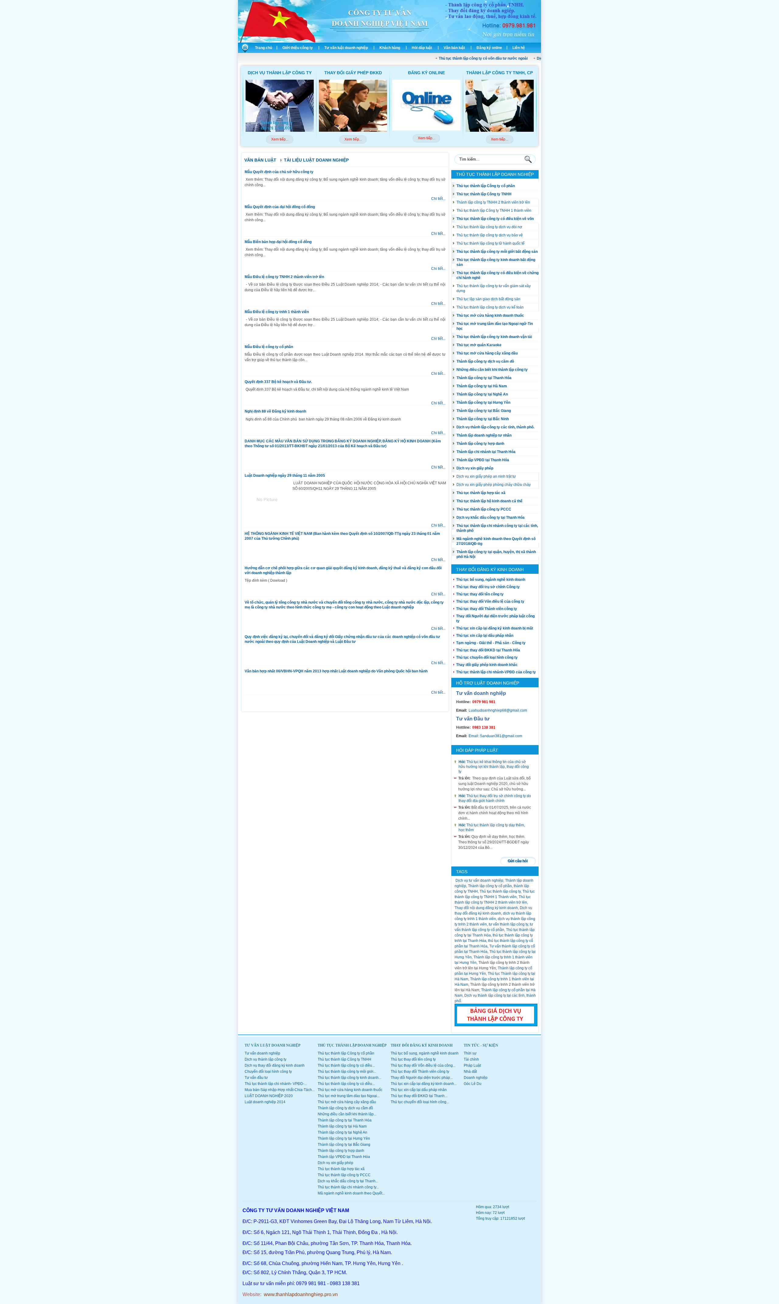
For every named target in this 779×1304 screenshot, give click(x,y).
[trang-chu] (244, 52)
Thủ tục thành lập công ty (500, 891)
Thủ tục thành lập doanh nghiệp (495, 174)
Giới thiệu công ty (297, 48)
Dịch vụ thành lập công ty (280, 72)
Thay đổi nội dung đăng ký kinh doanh (486, 908)
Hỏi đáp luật (422, 48)
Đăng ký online (489, 48)
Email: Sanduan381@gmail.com (495, 736)
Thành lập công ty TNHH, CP (499, 72)
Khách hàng (389, 48)
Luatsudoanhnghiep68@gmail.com (498, 710)
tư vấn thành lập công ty (508, 924)
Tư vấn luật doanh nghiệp (346, 48)
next (529, 116)
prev (249, 116)
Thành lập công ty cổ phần (490, 886)
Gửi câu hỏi (518, 861)
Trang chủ (263, 48)
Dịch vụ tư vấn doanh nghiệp (479, 880)
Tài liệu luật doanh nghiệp (316, 160)
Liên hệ (518, 48)
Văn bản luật (454, 48)
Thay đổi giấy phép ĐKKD (353, 72)
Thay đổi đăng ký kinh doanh (490, 569)
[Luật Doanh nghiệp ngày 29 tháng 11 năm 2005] (267, 519)
